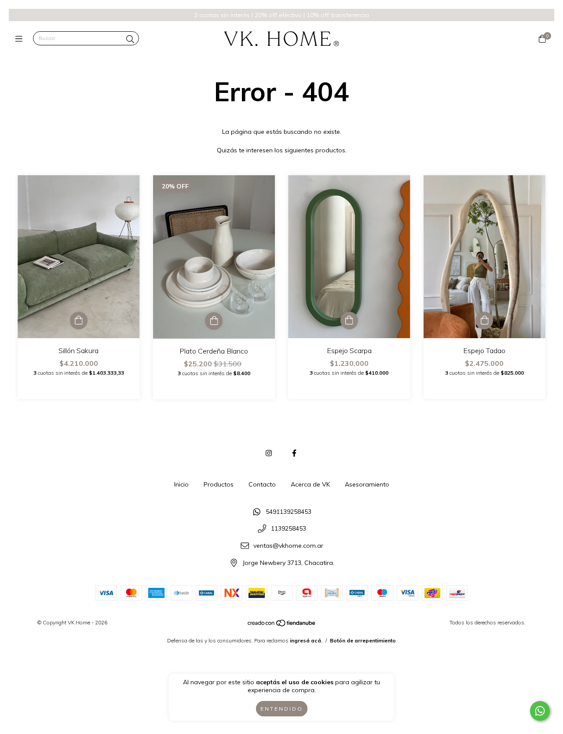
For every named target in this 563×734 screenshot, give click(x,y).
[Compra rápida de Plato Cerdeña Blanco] (214, 321)
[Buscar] (130, 39)
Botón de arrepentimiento (363, 640)
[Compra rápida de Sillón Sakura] (79, 320)
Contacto (262, 484)
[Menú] (21, 38)
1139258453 (288, 529)
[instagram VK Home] (269, 453)
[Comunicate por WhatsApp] (540, 711)
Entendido (281, 708)
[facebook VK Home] (294, 453)
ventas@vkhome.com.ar (288, 546)
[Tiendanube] (282, 625)
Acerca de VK (310, 484)
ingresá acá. (306, 640)
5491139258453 (288, 512)
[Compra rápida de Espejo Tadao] (484, 320)
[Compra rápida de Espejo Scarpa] (349, 320)
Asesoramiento (367, 484)
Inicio (181, 484)
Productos (219, 484)
